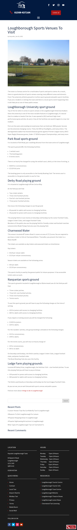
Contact (12, 486)
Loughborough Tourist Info (51, 486)
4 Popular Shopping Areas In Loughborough (23, 418)
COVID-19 (56, 13)
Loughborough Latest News (51, 500)
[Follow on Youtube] (63, 5)
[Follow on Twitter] (54, 5)
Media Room (13, 507)
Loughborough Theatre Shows (52, 496)
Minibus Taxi (13, 496)
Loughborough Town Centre (51, 489)
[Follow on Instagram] (58, 5)
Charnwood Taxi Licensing (51, 504)
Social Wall (13, 511)
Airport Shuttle (14, 493)
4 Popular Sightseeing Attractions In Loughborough (25, 421)
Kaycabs (12, 36)
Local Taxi (12, 489)
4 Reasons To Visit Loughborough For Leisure (23, 414)
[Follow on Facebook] (49, 5)
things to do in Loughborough (32, 391)
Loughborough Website (50, 493)
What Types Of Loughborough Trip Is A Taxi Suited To (26, 425)
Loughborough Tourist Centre (52, 482)
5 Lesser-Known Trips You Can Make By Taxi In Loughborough (28, 411)
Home (11, 482)
